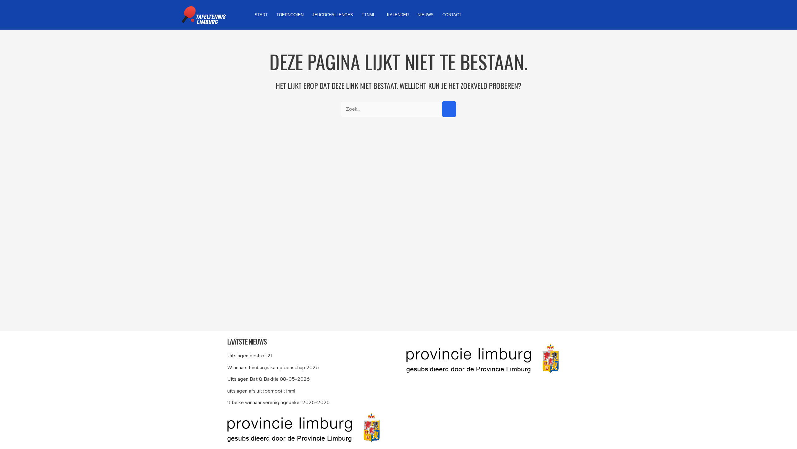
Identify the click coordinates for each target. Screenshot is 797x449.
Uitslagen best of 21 (249, 356)
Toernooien (290, 14)
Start (261, 14)
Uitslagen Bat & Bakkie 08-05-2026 (268, 379)
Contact (451, 14)
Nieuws (425, 14)
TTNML (368, 14)
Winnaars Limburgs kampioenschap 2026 (273, 367)
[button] (370, 15)
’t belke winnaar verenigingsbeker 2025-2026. (279, 402)
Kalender (398, 14)
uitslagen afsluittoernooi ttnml (261, 391)
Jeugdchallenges (332, 14)
